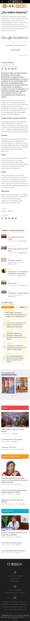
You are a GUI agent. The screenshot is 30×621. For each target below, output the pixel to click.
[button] (15, 43)
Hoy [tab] (8, 307)
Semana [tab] (22, 307)
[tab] (12, 395)
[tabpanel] (8, 385)
